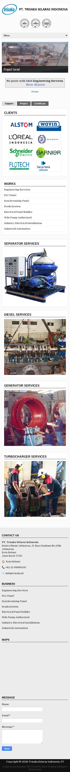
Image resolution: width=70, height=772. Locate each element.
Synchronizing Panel (16, 200)
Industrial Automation (17, 228)
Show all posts (35, 84)
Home (35, 91)
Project (24, 103)
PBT (29, 766)
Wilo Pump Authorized (18, 217)
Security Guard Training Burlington (50, 766)
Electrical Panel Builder (18, 212)
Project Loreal (12, 69)
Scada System (12, 206)
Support (9, 103)
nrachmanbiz (19, 766)
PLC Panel (10, 195)
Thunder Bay (35, 769)
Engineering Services (17, 189)
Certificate (40, 103)
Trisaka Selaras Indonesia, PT (46, 761)
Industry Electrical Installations (23, 223)
